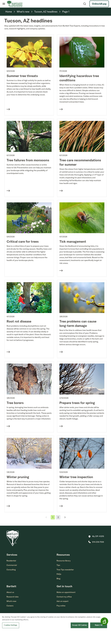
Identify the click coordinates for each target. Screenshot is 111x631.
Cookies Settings (10, 625)
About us (10, 592)
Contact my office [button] (64, 596)
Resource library (64, 560)
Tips (58, 565)
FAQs (59, 574)
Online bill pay (99, 3)
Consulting (11, 569)
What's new (11, 601)
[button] (96, 536)
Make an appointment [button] (66, 592)
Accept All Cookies (79, 625)
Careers (9, 605)
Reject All (98, 625)
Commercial (11, 565)
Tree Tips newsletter (65, 569)
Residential (11, 560)
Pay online (61, 605)
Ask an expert (62, 601)
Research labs (12, 596)
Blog (58, 578)
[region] (55, 622)
